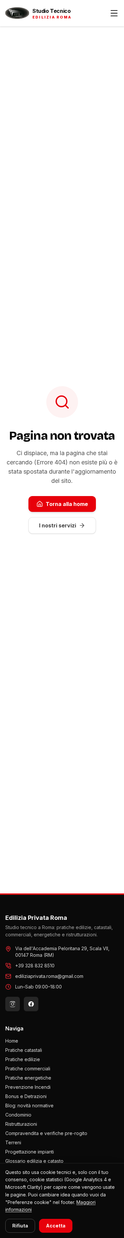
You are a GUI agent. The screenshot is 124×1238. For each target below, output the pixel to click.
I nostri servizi (57, 525)
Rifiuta (20, 1225)
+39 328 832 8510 (35, 965)
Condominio (18, 1115)
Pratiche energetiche (28, 1078)
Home (11, 1041)
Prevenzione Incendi (28, 1087)
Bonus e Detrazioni (26, 1096)
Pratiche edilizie (22, 1059)
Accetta (55, 1225)
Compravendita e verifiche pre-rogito (46, 1133)
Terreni (13, 1142)
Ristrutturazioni (21, 1124)
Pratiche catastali (23, 1050)
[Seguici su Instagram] (12, 1004)
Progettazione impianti (29, 1151)
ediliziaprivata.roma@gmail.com (49, 976)
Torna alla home (67, 504)
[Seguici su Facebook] (31, 1004)
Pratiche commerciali (27, 1068)
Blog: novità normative (29, 1105)
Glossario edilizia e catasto (34, 1161)
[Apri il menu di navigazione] (114, 13)
